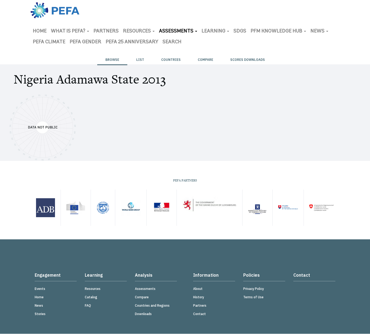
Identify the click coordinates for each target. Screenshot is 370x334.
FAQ (88, 305)
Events (40, 289)
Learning (214, 31)
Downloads (143, 314)
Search (172, 42)
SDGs (239, 31)
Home (40, 31)
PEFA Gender (85, 42)
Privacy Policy (253, 289)
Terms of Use (253, 297)
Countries (171, 60)
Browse (112, 60)
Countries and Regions (152, 305)
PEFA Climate (49, 42)
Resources (137, 31)
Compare (205, 60)
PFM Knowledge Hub (277, 31)
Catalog (91, 297)
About (198, 289)
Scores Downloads (247, 60)
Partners (106, 31)
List (140, 60)
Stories (40, 314)
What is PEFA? (68, 31)
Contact (199, 314)
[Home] (55, 10)
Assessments (176, 31)
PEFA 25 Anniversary (132, 42)
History (198, 297)
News (318, 31)
